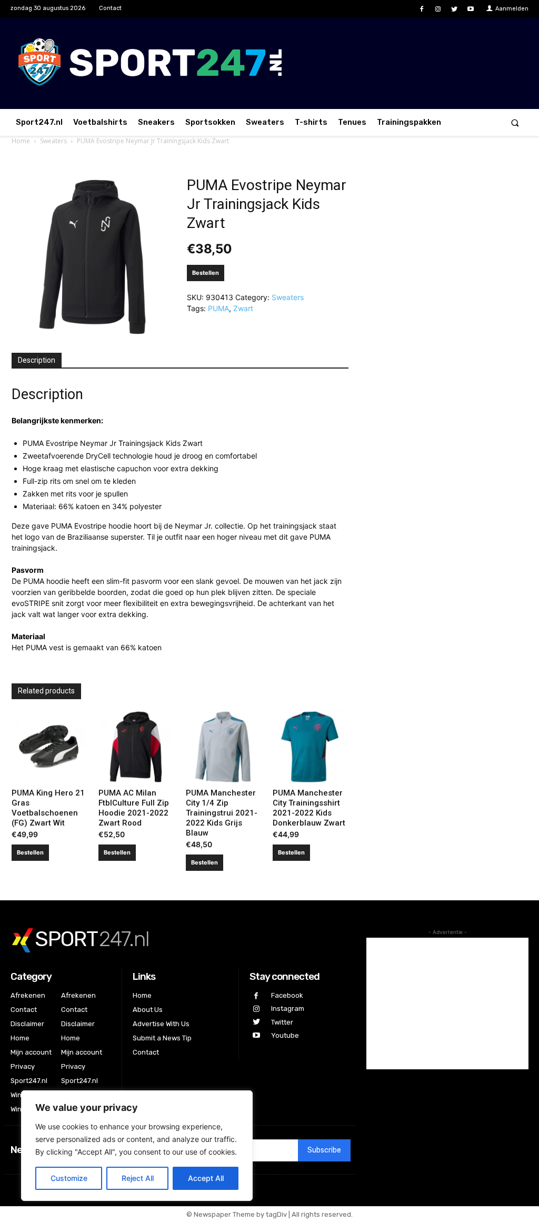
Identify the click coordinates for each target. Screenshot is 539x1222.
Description (36, 360)
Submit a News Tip (162, 1038)
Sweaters (53, 140)
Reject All (138, 1178)
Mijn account (31, 1052)
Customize (69, 1178)
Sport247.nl (29, 1081)
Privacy (23, 1066)
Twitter (282, 1022)
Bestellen (205, 272)
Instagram (287, 1008)
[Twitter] (454, 9)
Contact (24, 1010)
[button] (515, 122)
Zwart (243, 308)
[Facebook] (421, 9)
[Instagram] (438, 9)
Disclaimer (27, 1024)
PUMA (218, 308)
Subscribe (324, 1150)
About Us (148, 1010)
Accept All (206, 1178)
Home (21, 140)
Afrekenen (28, 995)
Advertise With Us (161, 1024)
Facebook (287, 995)
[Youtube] (471, 9)
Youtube (285, 1035)
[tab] (37, 361)
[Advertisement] (447, 1003)
